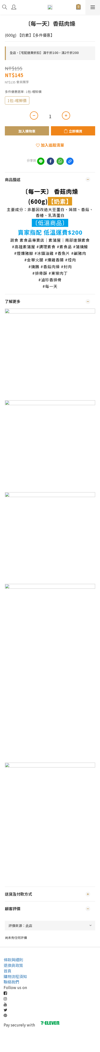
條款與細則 (13, 960)
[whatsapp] (60, 161)
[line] (40, 161)
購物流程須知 (15, 976)
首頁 (7, 971)
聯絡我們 (11, 982)
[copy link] (70, 161)
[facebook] (50, 161)
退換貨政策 (13, 965)
